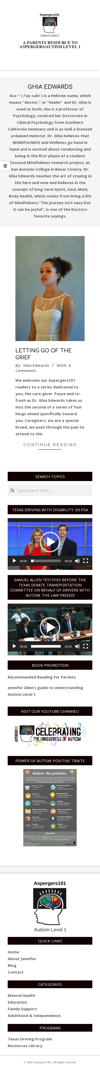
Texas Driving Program (30, 1038)
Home (13, 951)
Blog (12, 965)
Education (17, 1002)
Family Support (22, 1008)
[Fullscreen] (85, 560)
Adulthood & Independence (34, 1015)
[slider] (46, 561)
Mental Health (21, 995)
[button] (50, 542)
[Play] (14, 560)
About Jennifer (22, 958)
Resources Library (25, 1045)
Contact (16, 972)
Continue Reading (50, 445)
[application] (50, 542)
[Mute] (77, 560)
